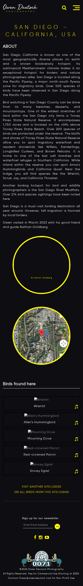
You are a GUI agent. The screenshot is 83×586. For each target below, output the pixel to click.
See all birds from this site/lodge (41, 492)
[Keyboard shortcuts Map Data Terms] (41, 336)
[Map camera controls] (63, 343)
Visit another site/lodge (41, 486)
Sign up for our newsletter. (40, 518)
